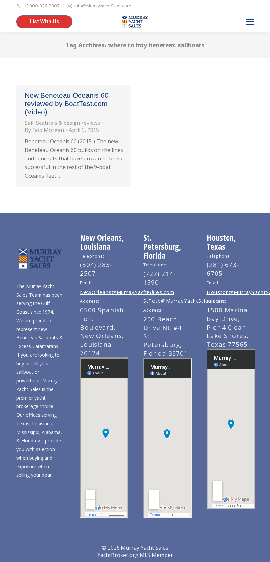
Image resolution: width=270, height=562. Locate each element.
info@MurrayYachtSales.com (102, 5)
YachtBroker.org (117, 555)
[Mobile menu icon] (250, 22)
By (44, 130)
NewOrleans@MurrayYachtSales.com (127, 292)
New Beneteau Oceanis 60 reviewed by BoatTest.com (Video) (67, 103)
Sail (29, 122)
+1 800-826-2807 (42, 5)
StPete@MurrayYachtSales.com (183, 301)
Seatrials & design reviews (68, 122)
